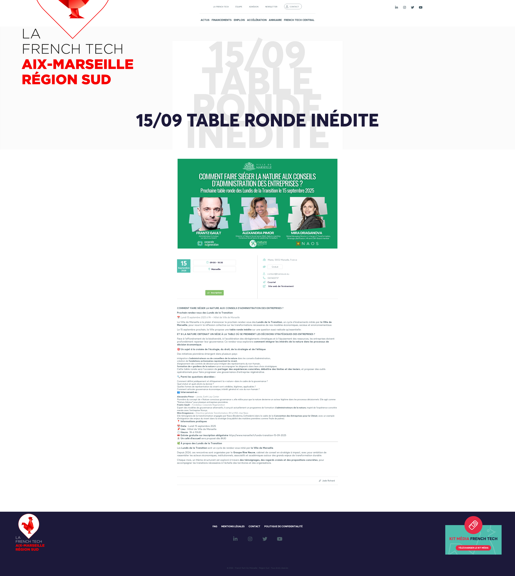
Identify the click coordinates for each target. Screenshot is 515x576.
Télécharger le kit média (473, 548)
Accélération (257, 20)
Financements (222, 20)
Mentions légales (232, 526)
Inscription (216, 293)
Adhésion (253, 7)
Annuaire (275, 20)
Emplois (239, 20)
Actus (205, 20)
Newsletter (271, 7)
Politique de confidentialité (283, 526)
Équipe (239, 7)
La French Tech (221, 7)
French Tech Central (299, 20)
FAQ (215, 526)
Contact (294, 7)
